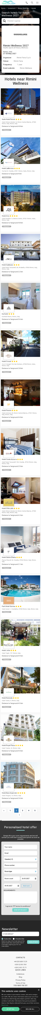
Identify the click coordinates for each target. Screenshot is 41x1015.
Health (5, 48)
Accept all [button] (11, 1009)
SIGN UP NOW (33, 942)
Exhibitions (12, 8)
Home (3, 8)
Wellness (24, 48)
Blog (20, 977)
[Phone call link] (26, 2)
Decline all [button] (30, 1009)
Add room (26, 886)
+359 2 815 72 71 (20, 967)
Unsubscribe (19, 939)
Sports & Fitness (15, 48)
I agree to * (18, 906)
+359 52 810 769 (20, 964)
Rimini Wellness (23, 8)
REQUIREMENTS (9, 890)
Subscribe (7, 939)
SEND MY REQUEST (20, 910)
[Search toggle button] (32, 2)
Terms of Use (20, 983)
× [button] (38, 990)
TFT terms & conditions (21, 906)
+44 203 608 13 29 (20, 961)
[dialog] (20, 1001)
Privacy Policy (20, 980)
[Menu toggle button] (37, 2)
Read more (5, 1005)
